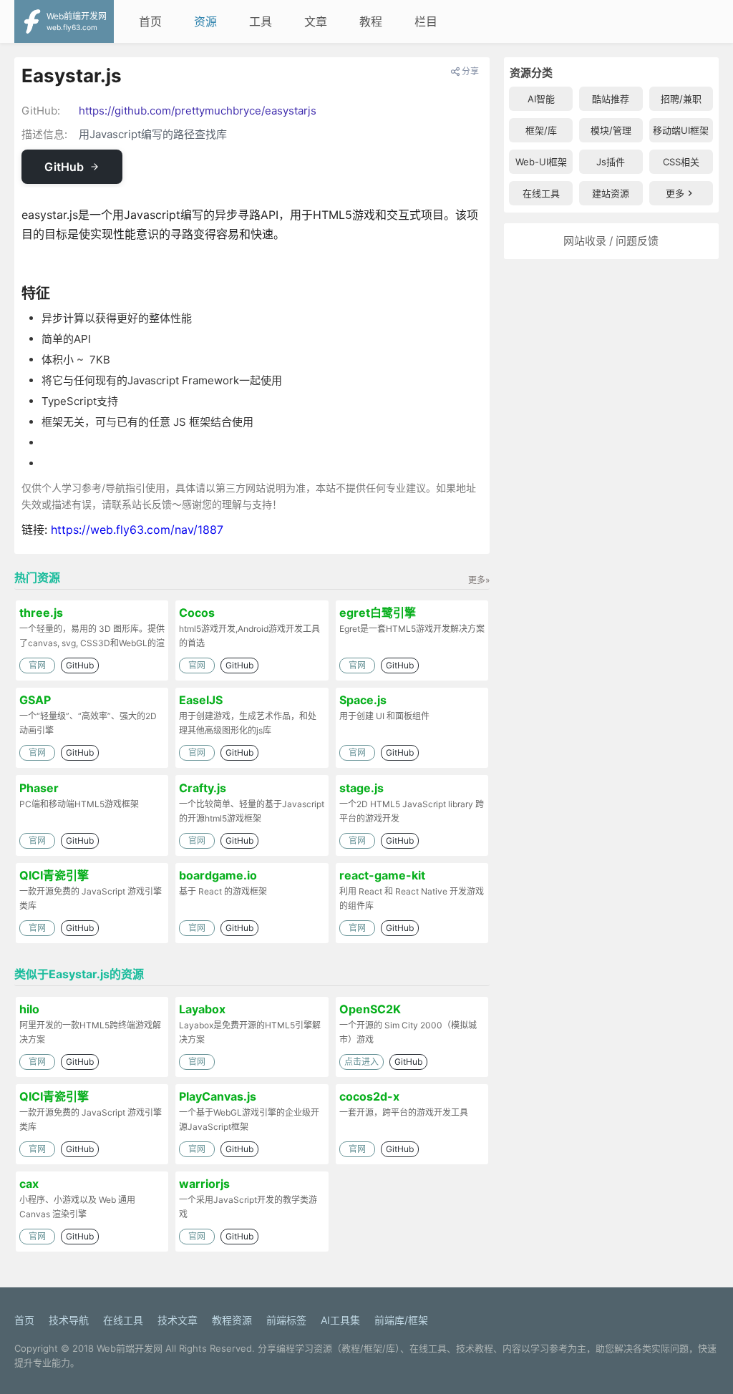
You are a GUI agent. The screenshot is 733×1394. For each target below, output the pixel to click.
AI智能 (541, 98)
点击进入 (361, 1061)
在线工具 (541, 193)
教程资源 (232, 1320)
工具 (260, 21)
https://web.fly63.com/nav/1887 (137, 529)
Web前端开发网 (129, 1348)
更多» (479, 580)
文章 (315, 21)
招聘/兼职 (681, 98)
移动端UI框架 (681, 130)
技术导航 (69, 1320)
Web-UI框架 (541, 161)
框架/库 (541, 130)
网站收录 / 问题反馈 (611, 241)
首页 (150, 21)
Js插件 (610, 161)
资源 (205, 21)
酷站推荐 (610, 98)
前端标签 (286, 1320)
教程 (370, 21)
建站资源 (610, 193)
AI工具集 (340, 1320)
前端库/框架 (401, 1320)
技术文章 (177, 1320)
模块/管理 (611, 130)
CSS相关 (681, 161)
